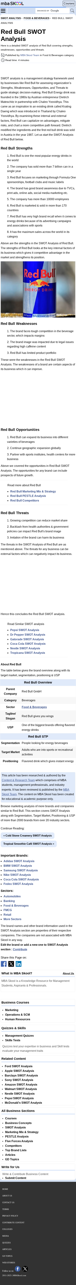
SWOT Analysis (15, 1127)
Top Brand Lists (16, 1150)
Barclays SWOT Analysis (21, 1075)
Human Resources (17, 1019)
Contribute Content (13, 1222)
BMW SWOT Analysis (18, 865)
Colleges (7, 1229)
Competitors (13, 1145)
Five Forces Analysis (19, 1141)
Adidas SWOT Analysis (19, 861)
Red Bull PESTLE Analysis (28, 495)
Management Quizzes (19, 1035)
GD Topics (12, 1159)
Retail (7, 914)
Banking (9, 901)
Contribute (20, 949)
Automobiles (12, 896)
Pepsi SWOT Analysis (24, 630)
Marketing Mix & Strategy (22, 1132)
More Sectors (12, 919)
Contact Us (8, 1202)
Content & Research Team (18, 780)
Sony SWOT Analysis (19, 1079)
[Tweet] (11, 965)
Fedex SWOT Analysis (18, 883)
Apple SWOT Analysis (19, 1070)
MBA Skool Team (29, 55)
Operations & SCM (17, 1014)
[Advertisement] (38, 69)
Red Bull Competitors (24, 500)
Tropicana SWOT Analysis (27, 652)
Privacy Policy (10, 1216)
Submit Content (15, 1178)
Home (5, 1189)
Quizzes (6, 1243)
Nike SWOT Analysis (17, 874)
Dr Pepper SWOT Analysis (27, 634)
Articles (10, 1154)
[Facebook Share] (4, 965)
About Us (68, 973)
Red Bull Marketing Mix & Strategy (33, 491)
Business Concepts (18, 1123)
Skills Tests (12, 1040)
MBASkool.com (19, 1275)
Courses (69, 3)
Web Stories (8, 1263)
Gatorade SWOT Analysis (27, 639)
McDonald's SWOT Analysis (23, 1102)
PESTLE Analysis (17, 1136)
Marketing (11, 1010)
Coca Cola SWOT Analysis (28, 643)
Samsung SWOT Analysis (21, 870)
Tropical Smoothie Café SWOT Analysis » (28, 843)
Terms (5, 1209)
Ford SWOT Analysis (19, 1066)
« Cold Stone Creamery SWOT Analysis (27, 835)
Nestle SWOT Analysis (25, 648)
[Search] (72, 11)
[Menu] (4, 10)
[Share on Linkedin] (18, 965)
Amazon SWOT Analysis (21, 1084)
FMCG (8, 910)
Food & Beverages (34, 707)
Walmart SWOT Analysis (21, 1089)
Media (5, 1236)
